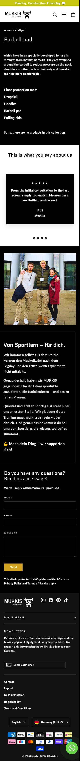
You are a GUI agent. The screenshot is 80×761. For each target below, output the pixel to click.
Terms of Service (37, 583)
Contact (9, 681)
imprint (8, 688)
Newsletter (15, 631)
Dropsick (11, 97)
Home (7, 30)
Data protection (14, 694)
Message (10, 533)
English (16, 722)
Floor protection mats (20, 90)
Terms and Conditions (17, 708)
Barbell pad (13, 111)
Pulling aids (13, 118)
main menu (14, 617)
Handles (10, 104)
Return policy (12, 701)
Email (8, 515)
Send (13, 567)
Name (8, 498)
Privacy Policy (13, 583)
